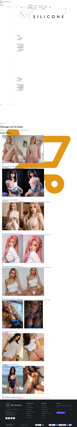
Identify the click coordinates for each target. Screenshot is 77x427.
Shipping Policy (29, 405)
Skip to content (8, 1)
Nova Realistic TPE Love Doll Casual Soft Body (10, 233)
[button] (66, 9)
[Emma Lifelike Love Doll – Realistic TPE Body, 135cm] (39, 149)
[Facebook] (6, 418)
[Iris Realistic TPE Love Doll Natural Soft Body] (39, 183)
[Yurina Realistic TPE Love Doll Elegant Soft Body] (39, 249)
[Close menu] (0, 0)
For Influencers (29, 417)
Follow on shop (61, 412)
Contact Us (28, 413)
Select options (7, 168)
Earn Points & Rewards (30, 411)
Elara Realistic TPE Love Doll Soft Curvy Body (10, 364)
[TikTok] (11, 418)
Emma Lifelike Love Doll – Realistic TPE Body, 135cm (11, 166)
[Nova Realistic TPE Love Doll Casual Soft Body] (39, 216)
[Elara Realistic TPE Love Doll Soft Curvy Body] (39, 347)
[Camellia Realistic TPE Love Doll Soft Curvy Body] (39, 282)
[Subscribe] (70, 409)
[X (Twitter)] (14, 418)
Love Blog (43, 417)
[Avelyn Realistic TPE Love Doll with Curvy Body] (39, 380)
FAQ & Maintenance (44, 411)
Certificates (43, 415)
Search (30, 7)
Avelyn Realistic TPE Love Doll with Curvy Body (10, 397)
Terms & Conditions (30, 407)
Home (1, 123)
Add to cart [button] (6, 332)
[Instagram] (9, 418)
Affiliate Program (29, 415)
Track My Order (44, 405)
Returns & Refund (44, 407)
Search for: (29, 8)
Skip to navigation (3, 1)
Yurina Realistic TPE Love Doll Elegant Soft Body (10, 266)
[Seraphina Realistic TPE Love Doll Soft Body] (39, 314)
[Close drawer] (0, 3)
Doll (3, 164)
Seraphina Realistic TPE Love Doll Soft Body (10, 331)
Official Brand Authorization (45, 413)
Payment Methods (44, 409)
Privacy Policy (29, 409)
